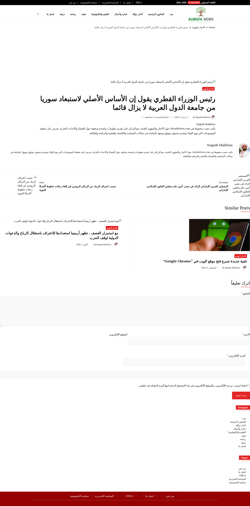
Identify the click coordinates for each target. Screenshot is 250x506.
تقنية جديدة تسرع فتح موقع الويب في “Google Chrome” (205, 261)
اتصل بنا (127, 2)
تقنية (83, 14)
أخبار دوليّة (138, 14)
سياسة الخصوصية (89, 2)
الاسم (246, 334)
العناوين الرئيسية (156, 14)
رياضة (73, 14)
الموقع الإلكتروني (118, 334)
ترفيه (62, 14)
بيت (171, 14)
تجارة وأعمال (120, 14)
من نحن (72, 2)
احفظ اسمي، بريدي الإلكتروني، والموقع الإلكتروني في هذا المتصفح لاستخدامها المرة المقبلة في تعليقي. (193, 385)
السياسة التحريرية (110, 2)
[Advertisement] (125, 54)
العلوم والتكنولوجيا (100, 14)
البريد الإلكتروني (236, 355)
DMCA (139, 2)
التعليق (245, 293)
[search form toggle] (38, 14)
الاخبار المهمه (208, 88)
